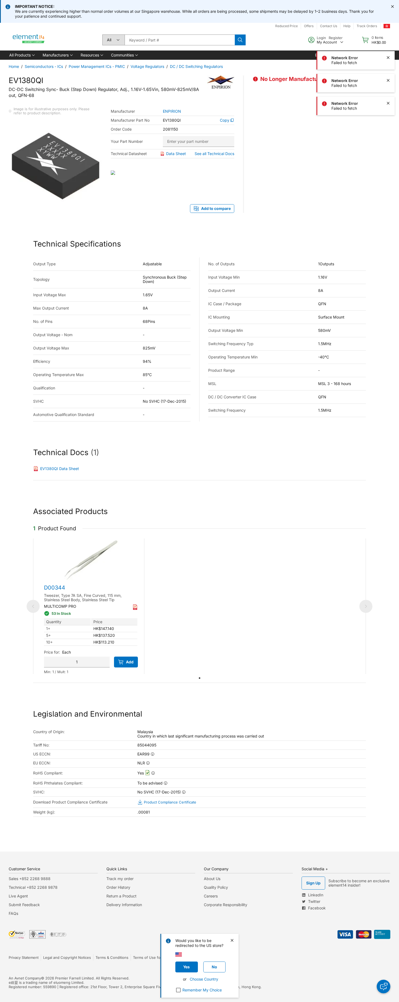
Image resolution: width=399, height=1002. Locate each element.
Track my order (120, 878)
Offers (309, 26)
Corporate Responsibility (225, 904)
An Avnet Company (25, 978)
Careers (211, 896)
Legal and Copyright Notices (67, 957)
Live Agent (18, 896)
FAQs (13, 913)
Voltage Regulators (147, 66)
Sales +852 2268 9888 (29, 878)
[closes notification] (392, 6)
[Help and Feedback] (383, 986)
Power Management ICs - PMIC (97, 66)
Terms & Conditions (112, 957)
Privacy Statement (24, 957)
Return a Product (121, 896)
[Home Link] (29, 40)
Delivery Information (124, 904)
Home (14, 66)
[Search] (240, 39)
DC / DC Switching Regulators (196, 66)
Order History (118, 887)
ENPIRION (172, 111)
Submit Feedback (24, 904)
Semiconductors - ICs (44, 66)
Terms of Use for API (150, 957)
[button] (21, 55)
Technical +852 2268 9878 (33, 887)
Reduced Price (286, 26)
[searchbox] (180, 39)
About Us (212, 878)
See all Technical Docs (214, 153)
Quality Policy (216, 887)
